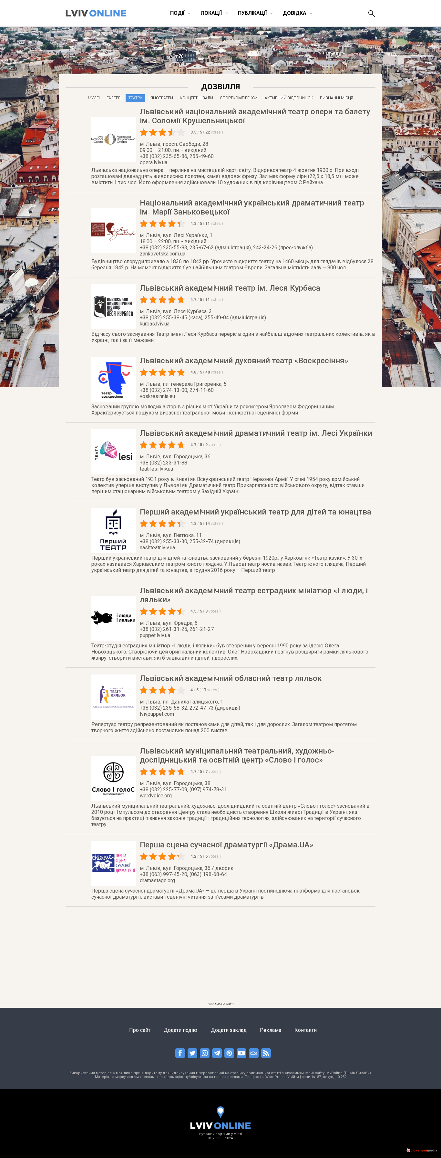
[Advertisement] (220, 955)
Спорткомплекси (239, 98)
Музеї (94, 98)
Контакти (305, 1030)
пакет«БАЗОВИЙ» (367, 115)
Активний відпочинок (289, 98)
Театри (135, 98)
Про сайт (139, 1030)
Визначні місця (336, 98)
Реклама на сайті (221, 1004)
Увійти (293, 1077)
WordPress (274, 1077)
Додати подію (180, 1030)
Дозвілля (220, 86)
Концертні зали (196, 98)
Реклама (270, 1030)
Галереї (114, 98)
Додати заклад (229, 1030)
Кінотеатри (161, 98)
